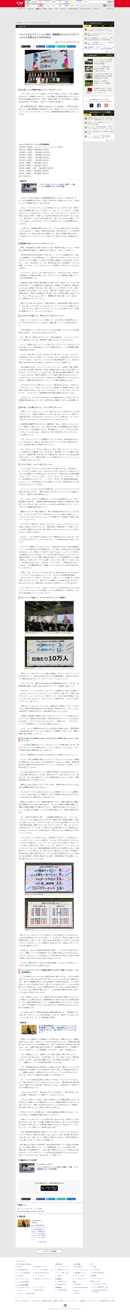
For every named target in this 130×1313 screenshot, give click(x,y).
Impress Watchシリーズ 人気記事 (100, 112)
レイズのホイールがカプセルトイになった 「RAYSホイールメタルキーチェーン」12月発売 (100, 30)
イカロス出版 (76, 1264)
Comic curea (96, 1269)
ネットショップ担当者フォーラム (44, 1269)
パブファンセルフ (98, 1278)
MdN (74, 1282)
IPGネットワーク (95, 1281)
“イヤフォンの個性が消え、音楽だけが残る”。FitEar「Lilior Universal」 (103, 69)
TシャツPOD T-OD (62, 1273)
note (62, 46)
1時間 (87, 26)
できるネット (21, 1290)
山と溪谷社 (58, 1279)
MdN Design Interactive (81, 1287)
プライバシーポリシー (72, 1301)
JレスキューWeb (79, 1276)
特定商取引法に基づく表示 (107, 1301)
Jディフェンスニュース (81, 1269)
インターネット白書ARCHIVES (26, 1293)
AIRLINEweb (78, 1266)
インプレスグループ (92, 1301)
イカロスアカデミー (80, 1279)
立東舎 (59, 1276)
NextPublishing (39, 1290)
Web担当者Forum (23, 1269)
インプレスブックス (40, 1287)
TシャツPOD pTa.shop (99, 1284)
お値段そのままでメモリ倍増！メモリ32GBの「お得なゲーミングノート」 (103, 90)
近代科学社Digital (62, 1290)
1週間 (102, 26)
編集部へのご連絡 (58, 1301)
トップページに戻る (49, 1251)
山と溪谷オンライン (62, 1281)
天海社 (95, 1266)
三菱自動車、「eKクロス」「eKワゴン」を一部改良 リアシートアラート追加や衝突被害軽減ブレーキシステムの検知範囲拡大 (100, 48)
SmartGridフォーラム (41, 1266)
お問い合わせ (36, 1301)
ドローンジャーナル (23, 1279)
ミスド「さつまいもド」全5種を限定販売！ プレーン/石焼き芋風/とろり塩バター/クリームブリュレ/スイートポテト (100, 137)
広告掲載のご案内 (46, 1301)
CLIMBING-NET (61, 1284)
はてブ (52, 46)
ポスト (27, 46)
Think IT (20, 1266)
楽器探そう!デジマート (63, 1269)
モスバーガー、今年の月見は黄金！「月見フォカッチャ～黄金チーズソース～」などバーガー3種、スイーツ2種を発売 (100, 128)
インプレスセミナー (40, 1276)
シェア (42, 46)
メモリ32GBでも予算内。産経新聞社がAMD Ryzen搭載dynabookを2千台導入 (103, 76)
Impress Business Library (42, 1273)
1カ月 (110, 26)
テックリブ (76, 1290)
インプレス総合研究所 (24, 1273)
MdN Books (78, 1284)
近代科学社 (58, 1287)
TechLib (77, 1293)
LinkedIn (72, 46)
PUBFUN (93, 1276)
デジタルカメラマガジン (24, 1287)
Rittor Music (58, 1264)
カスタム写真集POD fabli (100, 1287)
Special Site (93, 55)
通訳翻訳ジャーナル (80, 1273)
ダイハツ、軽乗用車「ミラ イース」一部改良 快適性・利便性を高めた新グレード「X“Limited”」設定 (100, 44)
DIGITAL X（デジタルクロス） (43, 1279)
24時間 (95, 26)
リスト (33, 46)
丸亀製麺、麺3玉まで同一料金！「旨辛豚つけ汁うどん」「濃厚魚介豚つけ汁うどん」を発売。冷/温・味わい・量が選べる (100, 119)
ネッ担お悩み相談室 (23, 1282)
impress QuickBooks (98, 1273)
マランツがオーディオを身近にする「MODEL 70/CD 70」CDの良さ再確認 (103, 61)
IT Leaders (21, 1276)
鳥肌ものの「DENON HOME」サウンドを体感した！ (102, 83)
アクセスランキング (95, 23)
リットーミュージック (63, 1266)
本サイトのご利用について (23, 1301)
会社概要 (82, 1301)
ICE (92, 1264)
